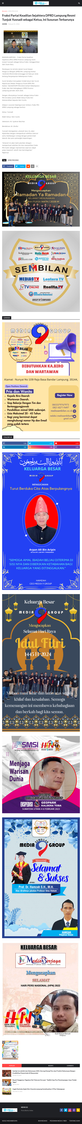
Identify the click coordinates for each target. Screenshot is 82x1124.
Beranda (4, 11)
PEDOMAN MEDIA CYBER (58, 1121)
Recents (50, 1065)
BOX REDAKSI (42, 1121)
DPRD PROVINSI (13, 11)
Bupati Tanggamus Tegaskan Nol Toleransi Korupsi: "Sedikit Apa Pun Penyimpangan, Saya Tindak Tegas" (44, 1081)
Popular (12, 1065)
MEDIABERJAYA (12, 1121)
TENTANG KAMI (74, 1121)
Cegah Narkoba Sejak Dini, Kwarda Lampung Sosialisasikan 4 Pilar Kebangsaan (38, 1089)
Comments (70, 1065)
